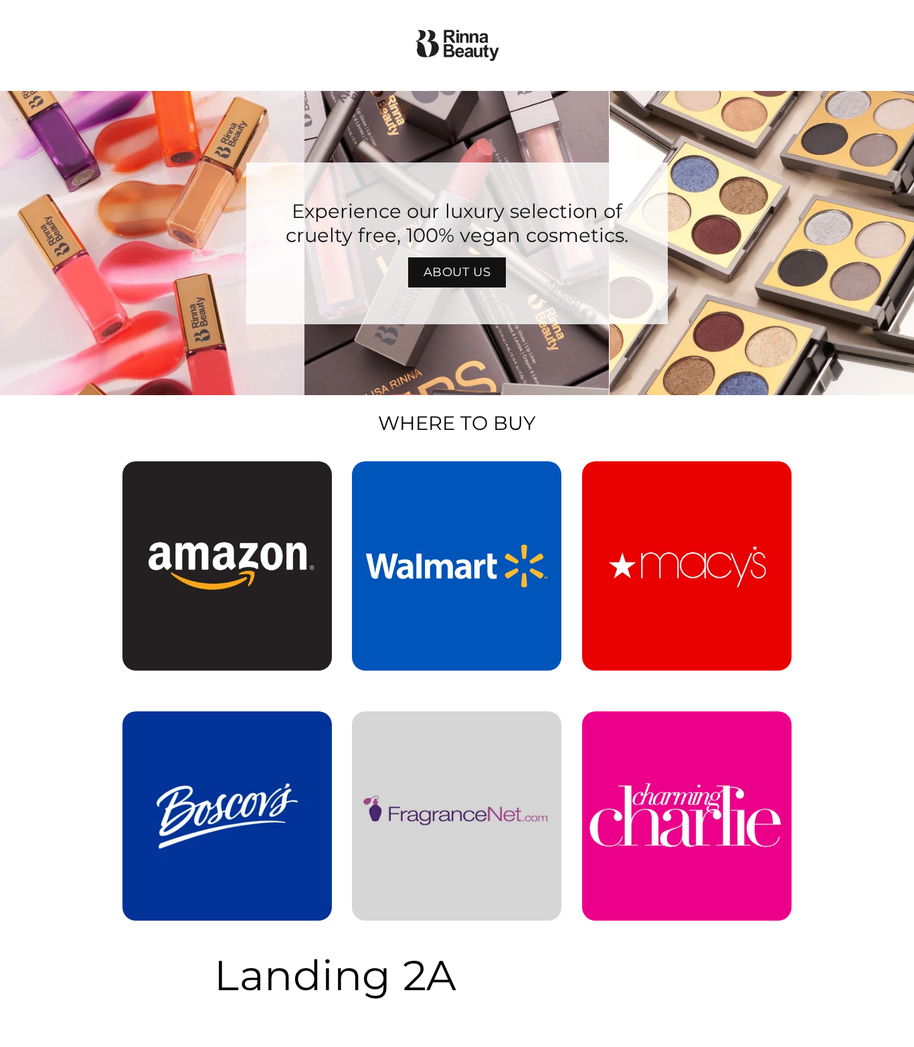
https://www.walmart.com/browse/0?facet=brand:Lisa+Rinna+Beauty (456, 480)
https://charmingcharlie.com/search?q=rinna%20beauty (686, 730)
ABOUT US (457, 272)
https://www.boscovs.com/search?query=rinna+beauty (219, 730)
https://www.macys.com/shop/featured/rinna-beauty (687, 480)
